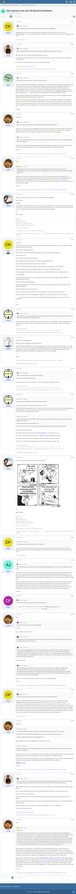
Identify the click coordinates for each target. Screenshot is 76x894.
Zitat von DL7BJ (23, 26)
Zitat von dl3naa (23, 564)
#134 (72, 560)
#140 (72, 819)
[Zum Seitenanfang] (73, 892)
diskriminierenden (42, 433)
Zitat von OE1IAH (23, 647)
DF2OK (24, 329)
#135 (72, 595)
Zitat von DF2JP (23, 622)
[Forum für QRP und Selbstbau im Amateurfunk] (2, 1)
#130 (72, 368)
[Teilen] (74, 16)
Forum (43, 153)
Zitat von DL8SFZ (23, 637)
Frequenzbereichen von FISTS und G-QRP (49, 858)
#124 (72, 114)
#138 (72, 720)
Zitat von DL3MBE (23, 48)
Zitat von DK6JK (23, 399)
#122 (72, 44)
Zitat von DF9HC (23, 166)
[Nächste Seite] (20, 16)
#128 (72, 309)
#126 (72, 194)
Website (31, 153)
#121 (72, 21)
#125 (72, 158)
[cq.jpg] (38, 485)
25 (17, 16)
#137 (72, 690)
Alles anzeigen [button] (44, 609)
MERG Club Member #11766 (57, 153)
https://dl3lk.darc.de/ (27, 66)
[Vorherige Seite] (2, 16)
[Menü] (74, 1)
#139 (72, 774)
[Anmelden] (70, 2)
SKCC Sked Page (41, 864)
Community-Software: (38, 891)
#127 (72, 239)
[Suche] (66, 1)
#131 (72, 394)
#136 (72, 614)
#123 (72, 73)
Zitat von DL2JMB (23, 313)
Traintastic (37, 153)
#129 (72, 337)
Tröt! (48, 153)
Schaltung (62, 176)
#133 (72, 537)
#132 (72, 457)
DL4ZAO (29, 363)
